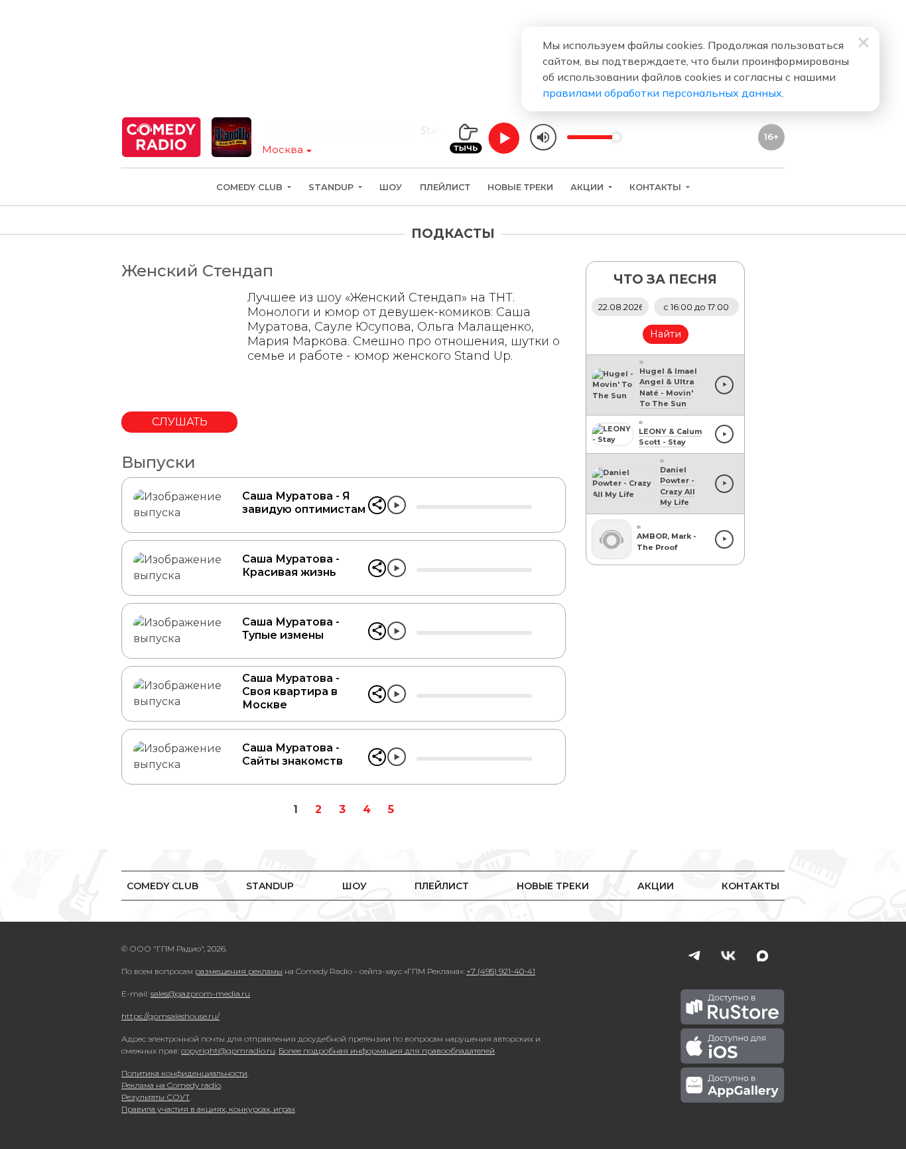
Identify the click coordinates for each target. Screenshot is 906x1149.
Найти (665, 334)
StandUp (332, 187)
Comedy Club (250, 187)
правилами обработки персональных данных (662, 92)
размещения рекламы (239, 971)
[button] (377, 505)
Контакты (656, 187)
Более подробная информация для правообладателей (387, 1051)
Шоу (390, 187)
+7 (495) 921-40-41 (500, 971)
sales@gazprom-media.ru (200, 994)
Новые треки (520, 187)
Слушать (180, 421)
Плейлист (445, 187)
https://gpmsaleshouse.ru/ (170, 1016)
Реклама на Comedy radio (171, 1085)
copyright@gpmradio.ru (228, 1051)
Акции (588, 187)
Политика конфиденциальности (184, 1073)
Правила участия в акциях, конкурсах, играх (208, 1109)
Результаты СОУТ (155, 1097)
